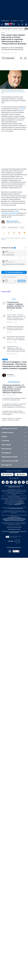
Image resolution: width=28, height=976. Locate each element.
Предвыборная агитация (9, 457)
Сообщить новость (8, 432)
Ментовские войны (12, 227)
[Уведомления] (22, 24)
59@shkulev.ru (21, 501)
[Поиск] (19, 24)
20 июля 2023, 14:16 (5, 52)
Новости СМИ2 (6, 291)
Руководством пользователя (14, 517)
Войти (6, 281)
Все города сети (7, 465)
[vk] (7, 482)
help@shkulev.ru (17, 504)
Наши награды (6, 444)
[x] (23, 482)
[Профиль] (26, 24)
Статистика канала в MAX (10, 461)
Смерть (22, 227)
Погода (21, 20)
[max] (19, 482)
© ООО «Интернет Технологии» (14, 547)
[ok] (11, 482)
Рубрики (4, 436)
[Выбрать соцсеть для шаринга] (25, 58)
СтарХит (22, 108)
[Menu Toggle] (2, 24)
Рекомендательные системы (14, 529)
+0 (20, 257)
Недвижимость (5, 20)
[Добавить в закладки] (21, 58)
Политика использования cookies (14, 527)
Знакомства (14, 20)
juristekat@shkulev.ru (20, 503)
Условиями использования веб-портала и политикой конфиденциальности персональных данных (14, 520)
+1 (20, 268)
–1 (25, 257)
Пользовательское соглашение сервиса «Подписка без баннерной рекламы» (14, 532)
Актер (3, 227)
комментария (9, 58)
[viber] (15, 482)
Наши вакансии (6, 448)
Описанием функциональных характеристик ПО (14, 518)
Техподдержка (6, 452)
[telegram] (3, 482)
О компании (5, 440)
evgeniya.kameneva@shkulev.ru (16, 508)
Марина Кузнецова (12, 221)
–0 (25, 268)
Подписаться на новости (9, 428)
